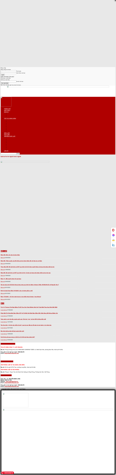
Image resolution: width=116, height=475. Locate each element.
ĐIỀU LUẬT (7, 133)
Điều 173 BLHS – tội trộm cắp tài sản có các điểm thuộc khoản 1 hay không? (21, 296)
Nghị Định (9, 143)
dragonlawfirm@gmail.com (11, 353)
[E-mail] (113, 240)
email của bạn (19, 81)
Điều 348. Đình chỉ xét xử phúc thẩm (10, 255)
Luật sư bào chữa (11, 117)
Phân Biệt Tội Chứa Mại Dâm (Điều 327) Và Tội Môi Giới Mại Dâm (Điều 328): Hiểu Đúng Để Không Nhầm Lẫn (29, 313)
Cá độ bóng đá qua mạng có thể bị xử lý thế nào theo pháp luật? (18, 337)
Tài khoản (18, 71)
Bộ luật (9, 138)
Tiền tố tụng (10, 120)
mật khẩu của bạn (20, 73)
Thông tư (9, 144)
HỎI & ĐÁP (7, 134)
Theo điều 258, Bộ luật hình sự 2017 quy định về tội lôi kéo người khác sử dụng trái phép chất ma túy (27, 267)
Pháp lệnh (9, 141)
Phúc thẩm (10, 130)
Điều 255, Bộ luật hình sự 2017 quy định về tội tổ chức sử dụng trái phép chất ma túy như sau (26, 273)
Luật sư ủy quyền (11, 115)
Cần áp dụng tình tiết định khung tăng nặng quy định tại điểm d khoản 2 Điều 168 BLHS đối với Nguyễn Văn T (30, 284)
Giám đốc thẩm (11, 131)
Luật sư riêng (10, 113)
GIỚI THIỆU (7, 110)
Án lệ (8, 146)
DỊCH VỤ (6, 112)
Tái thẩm (9, 128)
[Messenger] (113, 235)
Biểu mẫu (9, 149)
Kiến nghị (9, 126)
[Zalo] (113, 245)
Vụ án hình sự (4, 310)
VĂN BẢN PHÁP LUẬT (9, 136)
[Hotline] (113, 230)
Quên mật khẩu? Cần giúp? (7, 76)
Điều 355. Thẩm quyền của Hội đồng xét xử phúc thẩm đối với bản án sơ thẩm (21, 261)
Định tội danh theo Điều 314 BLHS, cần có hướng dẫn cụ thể (17, 290)
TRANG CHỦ (7, 109)
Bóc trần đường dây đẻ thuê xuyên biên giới (12, 331)
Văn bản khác (10, 147)
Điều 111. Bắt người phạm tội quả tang (11, 279)
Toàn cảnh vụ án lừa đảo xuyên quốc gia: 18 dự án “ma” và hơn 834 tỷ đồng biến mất (23, 319)
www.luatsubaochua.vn (12, 381)
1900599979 (8, 473)
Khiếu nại (9, 123)
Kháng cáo (10, 125)
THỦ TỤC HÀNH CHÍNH (10, 118)
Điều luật (9, 139)
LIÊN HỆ (6, 151)
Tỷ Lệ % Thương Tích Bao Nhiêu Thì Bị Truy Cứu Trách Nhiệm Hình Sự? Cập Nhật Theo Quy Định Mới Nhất (29, 307)
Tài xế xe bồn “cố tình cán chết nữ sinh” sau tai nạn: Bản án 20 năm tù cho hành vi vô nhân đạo (26, 325)
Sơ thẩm (9, 121)
